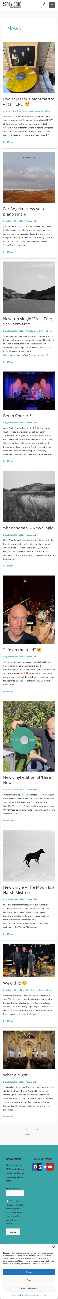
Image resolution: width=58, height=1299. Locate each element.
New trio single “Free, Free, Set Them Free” (28, 321)
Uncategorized (33, 331)
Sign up (13, 1232)
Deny (29, 1280)
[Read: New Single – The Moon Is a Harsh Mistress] (29, 855)
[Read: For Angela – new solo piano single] (29, 177)
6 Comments (9, 111)
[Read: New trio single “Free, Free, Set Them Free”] (29, 287)
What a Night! (16, 1075)
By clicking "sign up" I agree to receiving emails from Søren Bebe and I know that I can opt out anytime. (14, 1212)
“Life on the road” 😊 (22, 649)
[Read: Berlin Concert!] (29, 390)
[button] (53, 1247)
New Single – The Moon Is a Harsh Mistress (28, 889)
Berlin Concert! (17, 415)
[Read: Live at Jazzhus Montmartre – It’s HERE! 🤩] (29, 67)
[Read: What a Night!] (29, 1049)
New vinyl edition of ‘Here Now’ (27, 779)
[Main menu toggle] (52, 5)
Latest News (27, 111)
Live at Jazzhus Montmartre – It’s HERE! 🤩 (28, 101)
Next (29, 1134)
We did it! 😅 (15, 983)
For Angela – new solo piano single (23, 211)
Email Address (13, 1188)
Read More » (9, 141)
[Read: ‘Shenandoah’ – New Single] (29, 496)
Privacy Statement (31, 1295)
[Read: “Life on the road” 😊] (29, 609)
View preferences (29, 1288)
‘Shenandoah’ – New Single (28, 528)
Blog (19, 111)
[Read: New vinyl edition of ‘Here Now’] (29, 736)
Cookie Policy (17, 1295)
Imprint (43, 1295)
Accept (29, 1272)
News (36, 111)
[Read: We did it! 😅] (29, 960)
